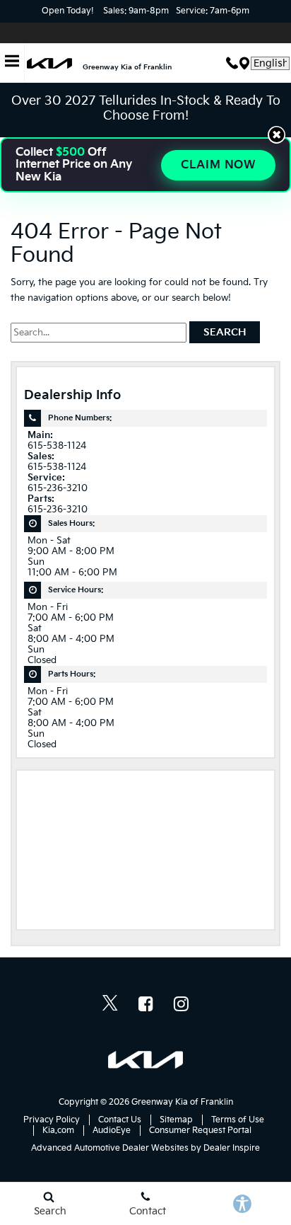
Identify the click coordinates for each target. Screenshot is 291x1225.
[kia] (49, 63)
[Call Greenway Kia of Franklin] (232, 63)
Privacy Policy (51, 1120)
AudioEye (112, 1130)
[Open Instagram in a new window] (181, 1003)
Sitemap (176, 1120)
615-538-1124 (57, 446)
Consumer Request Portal (200, 1130)
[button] (276, 135)
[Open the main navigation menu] (12, 63)
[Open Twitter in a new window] (110, 1005)
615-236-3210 (58, 488)
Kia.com (58, 1130)
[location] (244, 63)
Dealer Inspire (231, 1148)
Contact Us (119, 1120)
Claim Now (218, 165)
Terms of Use (237, 1120)
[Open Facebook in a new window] (145, 1003)
